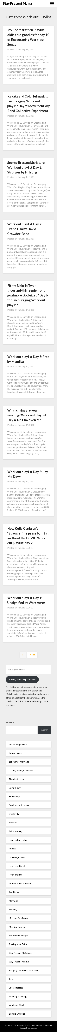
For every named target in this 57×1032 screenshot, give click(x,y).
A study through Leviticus (21, 770)
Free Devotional (17, 866)
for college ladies (17, 857)
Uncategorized (16, 987)
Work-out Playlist (17, 1005)
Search (10, 722)
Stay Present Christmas (20, 953)
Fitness (12, 848)
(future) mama (15, 753)
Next (32, 654)
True (11, 979)
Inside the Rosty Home (20, 883)
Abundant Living (17, 779)
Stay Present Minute (19, 961)
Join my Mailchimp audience (22, 679)
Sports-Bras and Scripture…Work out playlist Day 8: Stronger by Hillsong (27, 167)
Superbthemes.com (28, 1028)
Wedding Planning (18, 996)
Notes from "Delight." (19, 935)
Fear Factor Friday (18, 840)
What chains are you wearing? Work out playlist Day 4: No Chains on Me (26, 415)
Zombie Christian (17, 1013)
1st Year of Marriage (19, 761)
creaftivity (14, 814)
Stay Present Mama (17, 3)
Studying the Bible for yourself (24, 970)
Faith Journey (15, 831)
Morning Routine (17, 927)
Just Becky (14, 892)
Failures (13, 822)
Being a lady (15, 787)
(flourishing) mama (18, 744)
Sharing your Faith (18, 944)
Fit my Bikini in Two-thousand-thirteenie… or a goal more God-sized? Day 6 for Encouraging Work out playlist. (27, 295)
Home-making (15, 874)
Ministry (13, 909)
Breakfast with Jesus (19, 805)
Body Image (14, 796)
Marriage (13, 901)
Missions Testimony (18, 918)
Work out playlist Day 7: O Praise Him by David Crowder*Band (26, 229)
